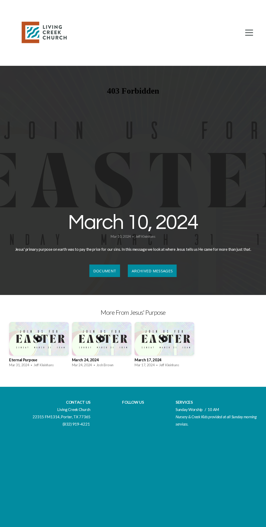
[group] (39, 346)
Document (104, 270)
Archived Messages (152, 270)
